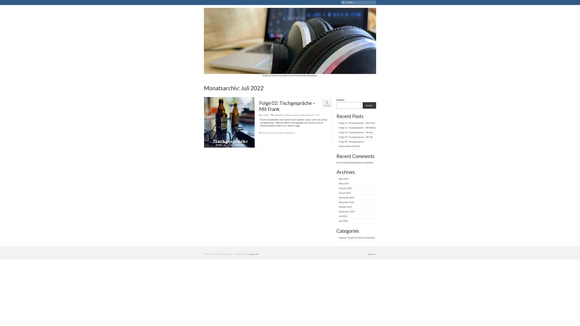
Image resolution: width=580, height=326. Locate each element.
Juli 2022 (343, 216)
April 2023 (343, 179)
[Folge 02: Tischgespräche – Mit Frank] (229, 122)
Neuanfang (272, 133)
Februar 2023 (345, 188)
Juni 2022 (343, 221)
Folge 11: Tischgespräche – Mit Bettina (357, 127)
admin (266, 115)
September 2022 (347, 211)
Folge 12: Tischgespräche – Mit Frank (357, 123)
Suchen (340, 100)
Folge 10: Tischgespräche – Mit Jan (356, 132)
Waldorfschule (290, 133)
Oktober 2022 (345, 207)
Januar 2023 (345, 193)
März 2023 (344, 183)
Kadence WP (254, 254)
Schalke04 (280, 133)
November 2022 (346, 202)
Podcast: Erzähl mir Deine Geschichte (299, 115)
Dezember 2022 (346, 197)
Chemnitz (264, 133)
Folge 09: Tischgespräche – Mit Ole (356, 137)
